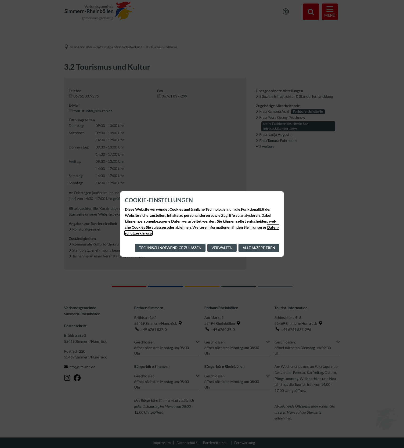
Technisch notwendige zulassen (170, 248)
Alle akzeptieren (259, 248)
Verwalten (222, 248)
